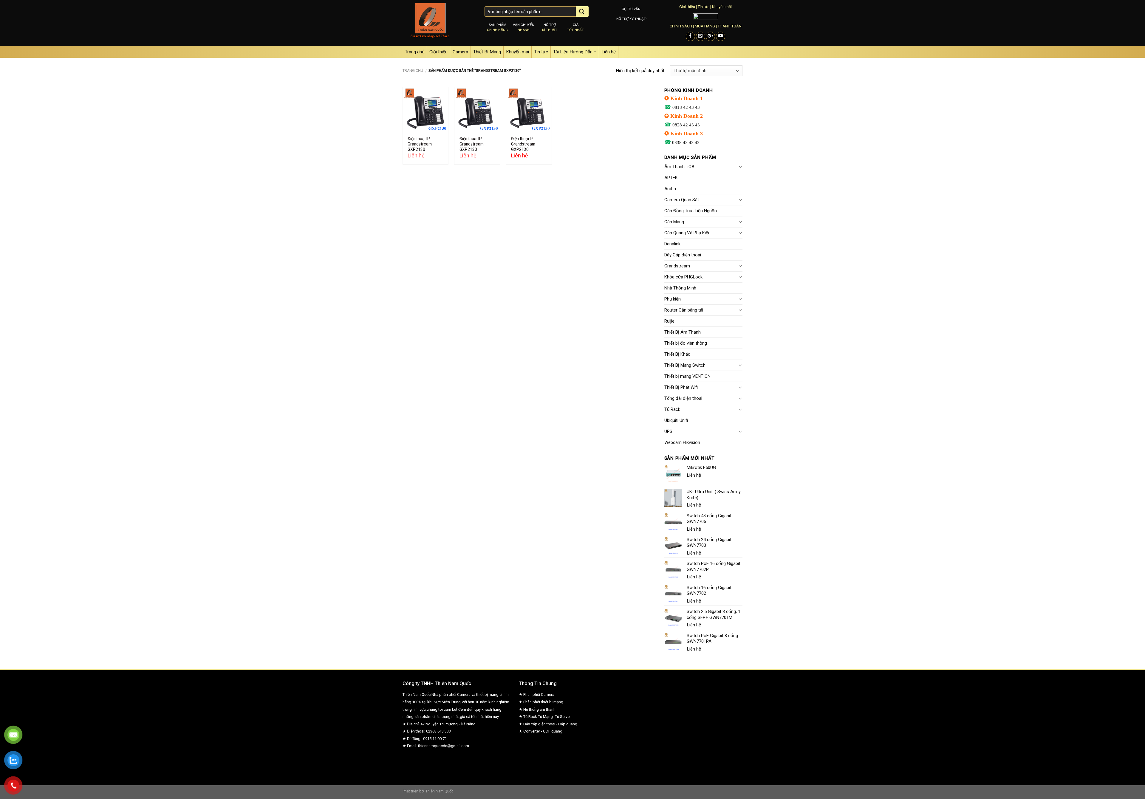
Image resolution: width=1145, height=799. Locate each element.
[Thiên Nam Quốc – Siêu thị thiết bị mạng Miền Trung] (439, 23)
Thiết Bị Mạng (487, 52)
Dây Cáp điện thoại (682, 255)
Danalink (672, 244)
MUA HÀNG (705, 26)
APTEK (671, 177)
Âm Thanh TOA (679, 166)
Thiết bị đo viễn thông (685, 343)
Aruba (670, 188)
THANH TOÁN (730, 26)
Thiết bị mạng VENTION (687, 376)
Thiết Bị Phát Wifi (681, 387)
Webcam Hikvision (682, 442)
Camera (460, 52)
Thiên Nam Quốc (439, 791)
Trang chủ (414, 52)
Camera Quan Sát (681, 199)
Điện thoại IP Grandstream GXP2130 (420, 144)
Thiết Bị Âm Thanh (682, 332)
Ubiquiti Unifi (676, 420)
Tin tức (703, 6)
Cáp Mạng (674, 221)
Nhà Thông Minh (680, 288)
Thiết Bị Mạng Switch (684, 365)
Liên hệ (608, 52)
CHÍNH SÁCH (681, 26)
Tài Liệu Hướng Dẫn (572, 52)
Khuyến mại (517, 52)
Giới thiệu (687, 6)
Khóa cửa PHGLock (683, 277)
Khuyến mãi (722, 6)
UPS (668, 431)
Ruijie (669, 321)
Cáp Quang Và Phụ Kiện (687, 233)
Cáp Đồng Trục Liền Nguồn (690, 210)
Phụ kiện (672, 299)
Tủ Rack (672, 409)
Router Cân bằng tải (683, 310)
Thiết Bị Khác (677, 354)
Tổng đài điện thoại (683, 398)
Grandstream (677, 266)
